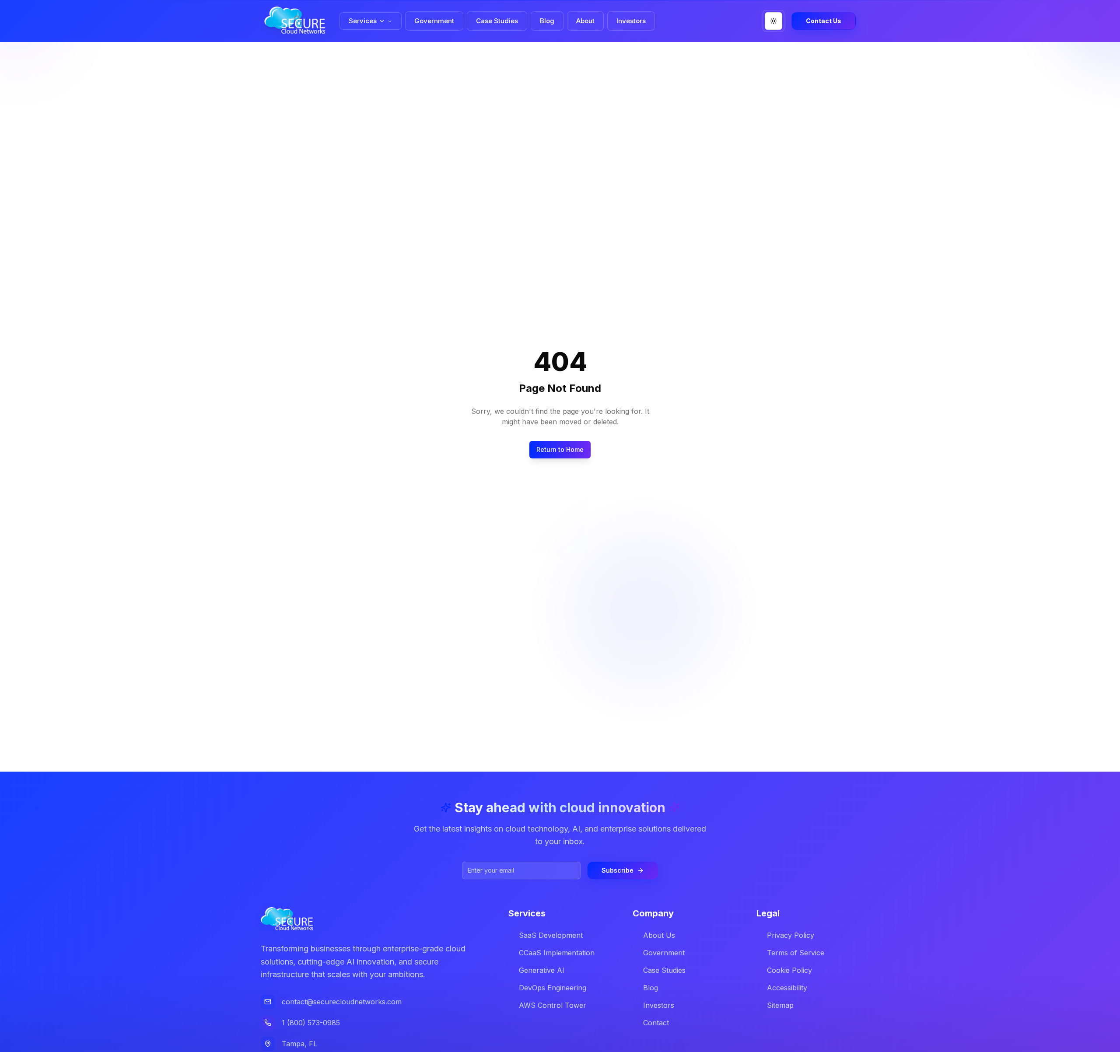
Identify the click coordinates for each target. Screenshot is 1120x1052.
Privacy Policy (790, 935)
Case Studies (664, 970)
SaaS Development (551, 935)
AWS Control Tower (552, 1005)
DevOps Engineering (552, 987)
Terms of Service (795, 952)
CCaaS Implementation (557, 952)
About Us (659, 935)
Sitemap (780, 1005)
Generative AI (541, 970)
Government (664, 952)
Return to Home (560, 449)
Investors (658, 1005)
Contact (656, 1022)
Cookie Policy (789, 970)
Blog (650, 987)
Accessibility (787, 987)
